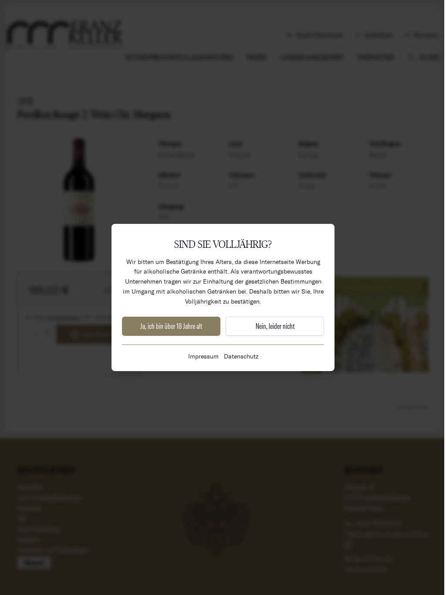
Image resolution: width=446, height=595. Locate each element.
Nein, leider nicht (275, 326)
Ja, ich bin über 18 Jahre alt (171, 326)
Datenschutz (241, 356)
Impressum (203, 356)
